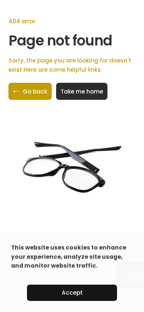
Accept (72, 292)
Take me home (82, 91)
